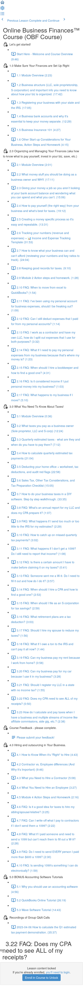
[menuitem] (2, 9)
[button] (2, 4)
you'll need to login (58, 972)
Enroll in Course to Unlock (41, 978)
